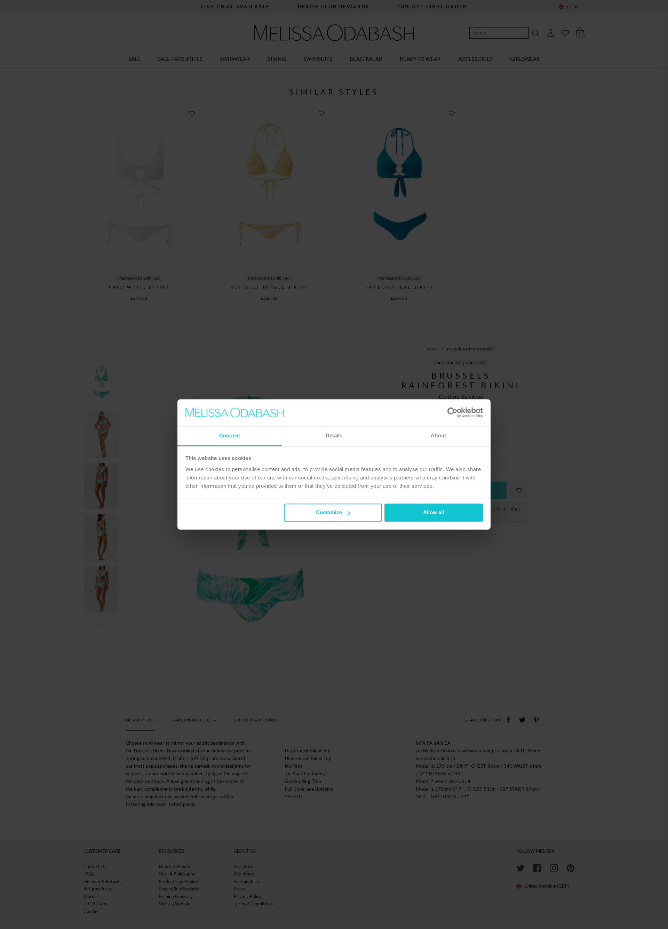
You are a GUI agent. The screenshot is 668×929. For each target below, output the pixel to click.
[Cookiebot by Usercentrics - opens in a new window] (452, 412)
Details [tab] (334, 435)
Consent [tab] (229, 435)
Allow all (433, 513)
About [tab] (438, 435)
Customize (329, 513)
